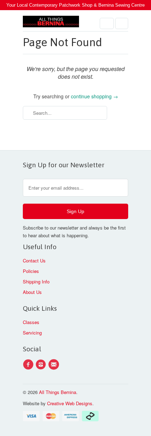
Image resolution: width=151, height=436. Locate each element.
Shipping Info (36, 281)
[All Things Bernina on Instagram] (41, 364)
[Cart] (121, 23)
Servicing (32, 332)
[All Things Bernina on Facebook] (29, 364)
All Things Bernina (57, 392)
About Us (32, 292)
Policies (31, 271)
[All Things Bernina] (51, 23)
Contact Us (34, 260)
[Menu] (107, 23)
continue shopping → (94, 96)
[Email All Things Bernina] (54, 364)
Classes (31, 322)
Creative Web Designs (69, 403)
